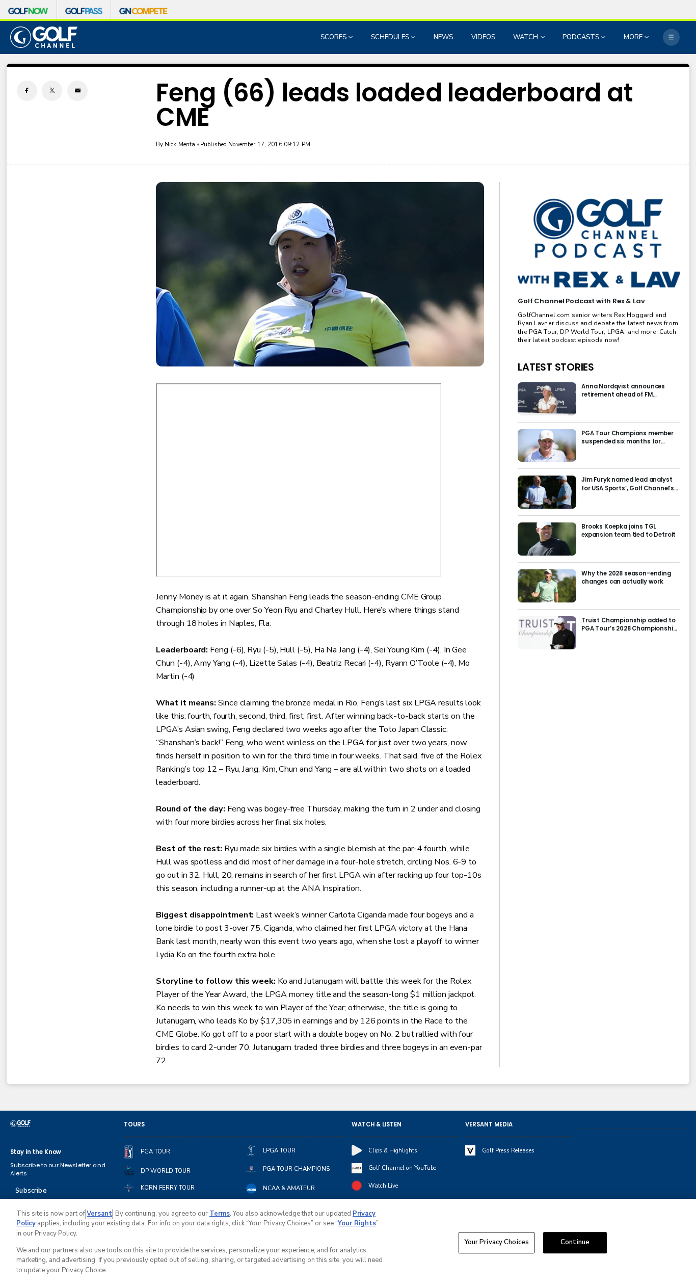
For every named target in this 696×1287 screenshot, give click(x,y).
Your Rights (357, 1223)
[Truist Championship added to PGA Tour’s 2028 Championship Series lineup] (547, 632)
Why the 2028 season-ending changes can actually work (626, 577)
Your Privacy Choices (496, 1242)
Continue (575, 1242)
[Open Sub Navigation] (352, 37)
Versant (99, 1213)
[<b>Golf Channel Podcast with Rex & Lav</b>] (598, 243)
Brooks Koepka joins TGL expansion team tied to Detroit (628, 530)
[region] (348, 1243)
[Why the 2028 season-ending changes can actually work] (547, 585)
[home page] (44, 37)
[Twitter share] (52, 91)
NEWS (443, 37)
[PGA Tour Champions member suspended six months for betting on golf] (547, 445)
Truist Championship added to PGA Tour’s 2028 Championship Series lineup (629, 624)
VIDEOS (483, 37)
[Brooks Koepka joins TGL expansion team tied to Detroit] (547, 539)
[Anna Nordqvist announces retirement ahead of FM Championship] (547, 398)
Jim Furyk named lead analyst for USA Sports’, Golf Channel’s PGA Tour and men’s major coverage (627, 484)
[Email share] (77, 91)
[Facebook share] (27, 91)
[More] (671, 37)
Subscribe (30, 1190)
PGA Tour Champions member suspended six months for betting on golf (627, 437)
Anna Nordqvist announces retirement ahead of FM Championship (623, 390)
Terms (219, 1213)
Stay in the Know (36, 1152)
